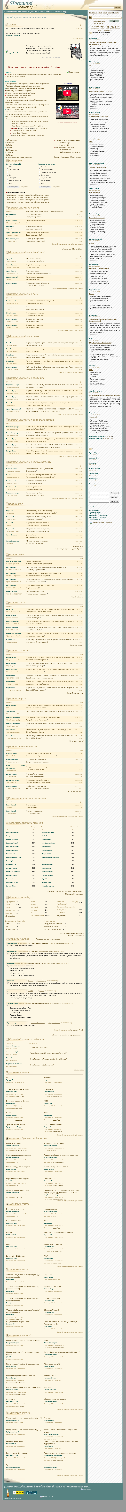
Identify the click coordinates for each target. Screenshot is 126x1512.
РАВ (7, 1244)
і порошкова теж (50, 1209)
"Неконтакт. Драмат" (12, 315)
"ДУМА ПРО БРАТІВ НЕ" (13, 582)
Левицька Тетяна (49, 1181)
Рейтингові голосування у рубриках (18, 114)
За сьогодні (74, 1030)
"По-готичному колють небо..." (99, 116)
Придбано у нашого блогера (99, 268)
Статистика (58, 12)
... (113, 436)
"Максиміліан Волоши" (13, 471)
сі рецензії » (79, 1070)
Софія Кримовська (21, 1394)
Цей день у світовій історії (15, 77)
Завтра (91, 243)
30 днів (75, 244)
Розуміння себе (46, 177)
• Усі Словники (94, 510)
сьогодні (106, 438)
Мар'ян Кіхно (57, 1263)
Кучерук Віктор (11, 1080)
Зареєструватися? (99, 21)
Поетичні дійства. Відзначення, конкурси (60, 1453)
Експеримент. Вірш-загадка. (17, 1453)
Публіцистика (40, 12)
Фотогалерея (95, 26)
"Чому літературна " (12, 660)
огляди (42, 17)
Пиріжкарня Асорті (12, 385)
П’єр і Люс (48, 1275)
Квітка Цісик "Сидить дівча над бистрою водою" (28, 135)
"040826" (9, 279)
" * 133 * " (9, 309)
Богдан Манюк (11, 451)
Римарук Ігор (46, 861)
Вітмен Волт (10, 1058)
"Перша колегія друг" (12, 387)
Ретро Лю (9, 510)
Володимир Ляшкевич (13, 633)
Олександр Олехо (12, 759)
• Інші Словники (94, 519)
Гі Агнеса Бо (10, 639)
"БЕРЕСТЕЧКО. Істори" (13, 570)
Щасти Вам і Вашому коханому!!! (21, 946)
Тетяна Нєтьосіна (95, 484)
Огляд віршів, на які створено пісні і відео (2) (104, 395)
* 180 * (91, 370)
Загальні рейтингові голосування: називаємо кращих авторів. (27, 116)
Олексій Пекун (49, 1289)
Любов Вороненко (12, 541)
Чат (112, 26)
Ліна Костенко (11, 567)
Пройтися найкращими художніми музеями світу (23, 86)
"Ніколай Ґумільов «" (12, 756)
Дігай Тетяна (10, 1357)
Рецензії (31, 12)
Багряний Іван (11, 886)
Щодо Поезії (30, 1485)
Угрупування (95, 28)
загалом (80, 244)
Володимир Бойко (12, 780)
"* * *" (7, 217)
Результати (24, 187)
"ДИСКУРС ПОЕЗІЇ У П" (13, 678)
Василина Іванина (12, 517)
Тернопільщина (11, 929)
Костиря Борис (42, 980)
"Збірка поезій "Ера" (12, 624)
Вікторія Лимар (11, 774)
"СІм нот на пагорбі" (52, 1364)
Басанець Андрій (12, 843)
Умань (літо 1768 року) (53, 1244)
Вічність (117, 28)
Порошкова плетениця (15, 1209)
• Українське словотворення (99, 507)
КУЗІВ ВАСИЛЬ (11, 1235)
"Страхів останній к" (12, 495)
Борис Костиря (94, 290)
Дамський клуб (65, 143)
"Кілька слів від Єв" (12, 393)
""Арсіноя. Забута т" (12, 345)
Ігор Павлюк (10, 675)
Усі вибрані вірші (77, 546)
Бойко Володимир (48, 886)
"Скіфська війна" (11, 813)
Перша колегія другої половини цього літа (61, 1155)
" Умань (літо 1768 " (12, 321)
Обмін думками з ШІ (14, 1143)
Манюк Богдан (11, 864)
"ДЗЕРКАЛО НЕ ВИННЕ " (14, 531)
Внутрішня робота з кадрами (17, 1178)
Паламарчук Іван (47, 871)
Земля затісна (45, 180)
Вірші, (9, 17)
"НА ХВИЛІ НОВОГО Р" (13, 732)
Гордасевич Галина (12, 846)
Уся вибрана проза (76, 645)
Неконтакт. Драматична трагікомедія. (59, 1232)
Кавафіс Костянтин (48, 832)
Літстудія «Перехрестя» (52, 929)
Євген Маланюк (11, 669)
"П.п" (46, 1256)
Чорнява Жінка (11, 529)
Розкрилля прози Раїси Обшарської (20, 1376)
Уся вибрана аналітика (75, 693)
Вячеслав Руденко (95, 214)
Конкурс (110, 12)
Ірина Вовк (93, 38)
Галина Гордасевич (12, 621)
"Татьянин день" (11, 776)
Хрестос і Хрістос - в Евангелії (16, 98)
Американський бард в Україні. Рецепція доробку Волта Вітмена (48, 724)
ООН (10, 167)
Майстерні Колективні (13, 561)
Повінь (91, 294)
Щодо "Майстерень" (20, 1485)
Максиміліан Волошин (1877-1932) (100, 91)
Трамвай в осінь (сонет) (97, 167)
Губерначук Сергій (12, 1343)
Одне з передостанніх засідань (18, 1155)
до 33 (102, 28)
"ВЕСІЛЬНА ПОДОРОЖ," (14, 594)
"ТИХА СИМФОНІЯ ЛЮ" (13, 738)
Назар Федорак (11, 615)
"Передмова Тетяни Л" (13, 411)
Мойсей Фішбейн (12, 627)
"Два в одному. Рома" (13, 636)
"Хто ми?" (9, 807)
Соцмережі (93, 417)
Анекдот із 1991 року (52, 1286)
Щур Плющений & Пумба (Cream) (100, 343)
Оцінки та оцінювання (56, 211)
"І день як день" (11, 519)
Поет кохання (49, 1178)
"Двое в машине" (11, 770)
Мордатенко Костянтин (14, 1063)
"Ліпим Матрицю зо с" (13, 612)
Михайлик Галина (12, 850)
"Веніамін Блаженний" (13, 477)
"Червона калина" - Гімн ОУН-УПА (24, 131)
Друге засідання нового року (17, 1190)
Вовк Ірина (10, 1279)
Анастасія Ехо (94, 458)
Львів (7, 924)
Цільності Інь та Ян (47, 169)
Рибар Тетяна (46, 846)
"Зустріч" (9, 525)
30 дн (110, 436)
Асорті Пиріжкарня (12, 1145)
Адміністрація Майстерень (53, 1455)
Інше (10, 183)
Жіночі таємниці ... (65, 150)
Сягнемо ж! (10, 1399)
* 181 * (91, 142)
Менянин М (10, 1324)
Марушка (47, 1418)
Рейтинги (49, 12)
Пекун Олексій (11, 805)
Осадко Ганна (11, 836)
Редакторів (61, 916)
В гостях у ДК (64, 145)
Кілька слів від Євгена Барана (18, 1167)
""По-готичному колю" (13, 223)
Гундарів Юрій (49, 1300)
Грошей (43, 167)
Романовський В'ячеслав (50, 857)
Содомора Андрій (12, 882)
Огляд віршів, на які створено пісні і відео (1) (62, 1352)
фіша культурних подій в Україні (68, 549)
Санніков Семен (12, 1003)
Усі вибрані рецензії (76, 741)
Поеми (14, 12)
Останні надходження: (97, 436)
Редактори (51, 891)
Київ (7, 927)
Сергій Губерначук (95, 391)
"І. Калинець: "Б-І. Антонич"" (39, 1047)
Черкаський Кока (50, 1378)
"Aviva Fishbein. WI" (12, 630)
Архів (46, 1340)
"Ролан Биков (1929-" (12, 489)
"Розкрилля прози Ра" (13, 453)
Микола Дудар (11, 391)
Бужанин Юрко (49, 1235)
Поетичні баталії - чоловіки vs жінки (19, 95)
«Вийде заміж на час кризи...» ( (70, 152)
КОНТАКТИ (73, 1485)
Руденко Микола (47, 875)
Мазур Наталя (46, 854)
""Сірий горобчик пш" (12, 666)
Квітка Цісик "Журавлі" (19, 133)
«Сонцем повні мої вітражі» (55, 1399)
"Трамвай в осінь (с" (12, 235)
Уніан (107, 26)
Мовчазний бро (94, 192)
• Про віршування (95, 512)
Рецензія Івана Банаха (15, 1441)
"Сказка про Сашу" (12, 642)
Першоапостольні (13, 1221)
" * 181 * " (9, 229)
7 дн (106, 436)
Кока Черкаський (12, 277)
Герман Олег (10, 854)
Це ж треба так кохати (53, 1465)
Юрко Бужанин (11, 313)
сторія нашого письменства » (72, 933)
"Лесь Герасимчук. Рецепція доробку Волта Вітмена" (48, 1059)
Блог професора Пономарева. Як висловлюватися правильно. (27, 84)
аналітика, (30, 17)
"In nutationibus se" (12, 241)
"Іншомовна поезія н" (12, 762)
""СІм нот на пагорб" (12, 447)
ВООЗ (11, 172)
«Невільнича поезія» (51, 927)
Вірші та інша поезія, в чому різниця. (37, 211)
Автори (9, 12)
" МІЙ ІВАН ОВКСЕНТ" (13, 684)
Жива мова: (9, 119)
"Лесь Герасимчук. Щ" (13, 720)
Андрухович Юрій (12, 1052)
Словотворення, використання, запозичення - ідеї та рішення (27, 105)
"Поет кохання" (11, 405)
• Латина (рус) (94, 514)
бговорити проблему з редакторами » (67, 1035)
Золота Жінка (10, 523)
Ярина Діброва (94, 453)
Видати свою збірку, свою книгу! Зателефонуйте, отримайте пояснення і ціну (34, 74)
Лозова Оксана (47, 850)
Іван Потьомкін (94, 87)
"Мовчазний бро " (11, 261)
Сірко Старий (79, 60)
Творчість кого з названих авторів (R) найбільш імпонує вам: (27, 197)
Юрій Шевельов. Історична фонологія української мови (25, 88)
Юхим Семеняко (20, 1382)
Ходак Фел (47, 1080)
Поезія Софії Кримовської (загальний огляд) (24, 1387)
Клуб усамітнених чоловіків (64, 147)
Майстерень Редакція (13, 35)
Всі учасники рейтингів (63, 891)
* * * (90, 66)
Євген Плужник (11, 535)
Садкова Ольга (59, 943)
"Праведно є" (10, 513)
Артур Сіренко (94, 188)
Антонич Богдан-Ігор (13, 1046)
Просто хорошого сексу (48, 172)
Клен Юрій (9, 861)
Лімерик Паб (54, 963)
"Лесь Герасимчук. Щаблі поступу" (42, 1065)
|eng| (65, 12)
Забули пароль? (98, 23)
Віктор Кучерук (94, 62)
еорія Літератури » (76, 936)
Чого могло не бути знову (54, 1143)
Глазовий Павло (47, 864)
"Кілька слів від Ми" (12, 441)
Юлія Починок (11, 663)
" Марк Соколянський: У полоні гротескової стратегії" (48, 1053)
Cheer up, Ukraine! (51, 1310)
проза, (18, 17)
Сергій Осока (46, 879)
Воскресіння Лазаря (52, 1298)
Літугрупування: (49, 921)
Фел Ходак (92, 463)
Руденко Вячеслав (54, 1023)
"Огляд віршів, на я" (12, 429)
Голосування (93, 12)
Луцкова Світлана (12, 832)
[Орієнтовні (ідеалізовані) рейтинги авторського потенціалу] (7, 829)
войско (9, 1232)
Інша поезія (22, 12)
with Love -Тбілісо (42, 128)
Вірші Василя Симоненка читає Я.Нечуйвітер (27, 126)
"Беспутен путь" (11, 782)
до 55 (107, 28)
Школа (105, 12)
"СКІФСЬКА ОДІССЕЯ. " (13, 576)
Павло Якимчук (11, 591)
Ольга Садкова (94, 112)
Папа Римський (14, 169)
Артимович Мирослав (13, 857)
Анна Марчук (93, 473)
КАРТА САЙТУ (8, 1485)
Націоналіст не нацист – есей (18, 1322)
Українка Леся (46, 868)
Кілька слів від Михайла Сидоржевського (22, 1364)
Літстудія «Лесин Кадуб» (14, 53)
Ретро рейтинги (77, 891)
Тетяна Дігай (10, 711)
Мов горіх (48, 1387)
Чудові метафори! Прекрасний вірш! (22, 1025)
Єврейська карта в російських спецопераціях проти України (27, 112)
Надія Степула (11, 657)
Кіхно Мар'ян (48, 1258)
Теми (100, 12)
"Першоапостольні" (12, 303)
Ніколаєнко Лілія (12, 839)
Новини (102, 26)
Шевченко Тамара (12, 1389)
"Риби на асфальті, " (12, 714)
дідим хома (11, 963)
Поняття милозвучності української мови (20, 93)
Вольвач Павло (11, 875)
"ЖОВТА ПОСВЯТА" (12, 618)
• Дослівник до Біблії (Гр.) (98, 517)
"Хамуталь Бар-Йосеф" (13, 788)
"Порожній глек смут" (12, 273)
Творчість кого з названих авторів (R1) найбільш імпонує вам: (28, 195)
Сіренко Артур (12, 1023)
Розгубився (34, 951)
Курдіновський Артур (13, 1127)
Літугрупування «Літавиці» (53, 924)
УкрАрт (116, 12)
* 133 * (46, 1221)
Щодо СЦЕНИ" (64, 1485)
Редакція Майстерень (13, 717)
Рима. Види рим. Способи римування (19, 91)
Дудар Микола (46, 839)
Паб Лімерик (93, 264)
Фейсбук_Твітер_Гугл (15, 180)
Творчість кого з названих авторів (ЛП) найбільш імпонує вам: (28, 202)
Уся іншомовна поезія (75, 791)
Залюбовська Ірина (48, 843)
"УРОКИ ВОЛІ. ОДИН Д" (13, 690)
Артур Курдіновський (96, 163)
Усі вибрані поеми (77, 597)
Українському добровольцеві (36, 220)
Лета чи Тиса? (49, 1376)
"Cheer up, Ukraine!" (12, 369)
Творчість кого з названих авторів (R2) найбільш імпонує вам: (28, 200)
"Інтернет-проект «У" (12, 563)
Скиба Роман (46, 836)
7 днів (111, 438)
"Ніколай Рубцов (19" (12, 483)
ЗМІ (10, 175)
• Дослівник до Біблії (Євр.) (98, 515)
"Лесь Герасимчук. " (12, 726)
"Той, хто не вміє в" (12, 708)
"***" (7, 285)
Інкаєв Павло (48, 1277)
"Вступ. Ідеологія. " (12, 672)
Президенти (12, 177)
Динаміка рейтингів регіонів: (15, 921)
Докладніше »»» (12, 916)
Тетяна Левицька (12, 403)
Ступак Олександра (13, 1467)
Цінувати (9, 1465)
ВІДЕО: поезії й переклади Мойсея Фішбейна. (21, 107)
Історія (117, 26)
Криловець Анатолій (13, 871)
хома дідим (93, 138)
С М (90, 338)
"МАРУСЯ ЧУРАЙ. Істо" (13, 588)
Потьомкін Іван (11, 879)
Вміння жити (45, 175)
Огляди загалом (78, 38)
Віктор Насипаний (95, 239)
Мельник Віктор (11, 868)
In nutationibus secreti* (96, 218)
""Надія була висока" (12, 267)
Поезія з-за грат (18, 109)
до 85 (112, 28)
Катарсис (47, 1078)
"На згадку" (9, 543)
